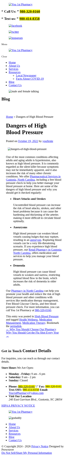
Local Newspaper (26, 75)
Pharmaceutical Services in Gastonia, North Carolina (33, 178)
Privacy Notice (39, 446)
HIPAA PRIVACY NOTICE (18, 405)
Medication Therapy (33, 322)
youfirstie (47, 141)
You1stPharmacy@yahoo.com (26, 393)
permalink (16, 326)
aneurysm (35, 239)
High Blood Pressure (47, 316)
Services (13, 69)
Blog (11, 81)
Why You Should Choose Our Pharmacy (31, 329)
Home (12, 62)
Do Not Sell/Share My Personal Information (26, 452)
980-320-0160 (43, 310)
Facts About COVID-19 (30, 78)
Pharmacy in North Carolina (27, 290)
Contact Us (15, 85)
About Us (14, 65)
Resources (14, 72)
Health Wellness (28, 319)
